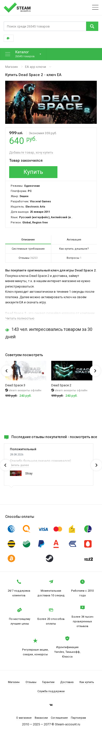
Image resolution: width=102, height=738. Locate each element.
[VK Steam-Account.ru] (51, 705)
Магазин (11, 67)
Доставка (67, 682)
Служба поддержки (51, 691)
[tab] (28, 239)
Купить (33, 172)
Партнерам (78, 717)
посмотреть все (83, 437)
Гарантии (48, 682)
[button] (23, 54)
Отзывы (31, 682)
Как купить (86, 682)
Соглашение (59, 717)
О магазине (24, 717)
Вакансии (41, 717)
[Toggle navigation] (95, 7)
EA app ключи (35, 67)
